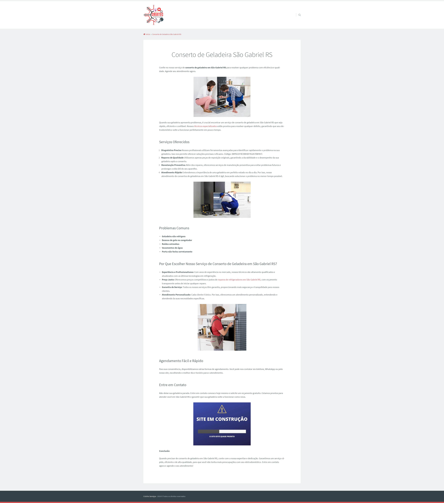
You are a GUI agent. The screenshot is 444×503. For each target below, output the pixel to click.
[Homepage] (153, 15)
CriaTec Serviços (149, 496)
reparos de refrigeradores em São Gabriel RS (239, 279)
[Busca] (297, 12)
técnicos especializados (205, 126)
